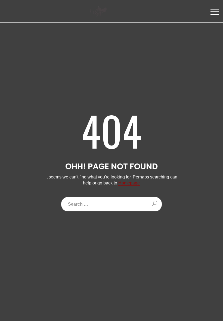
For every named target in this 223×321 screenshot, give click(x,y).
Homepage (129, 183)
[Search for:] (111, 204)
